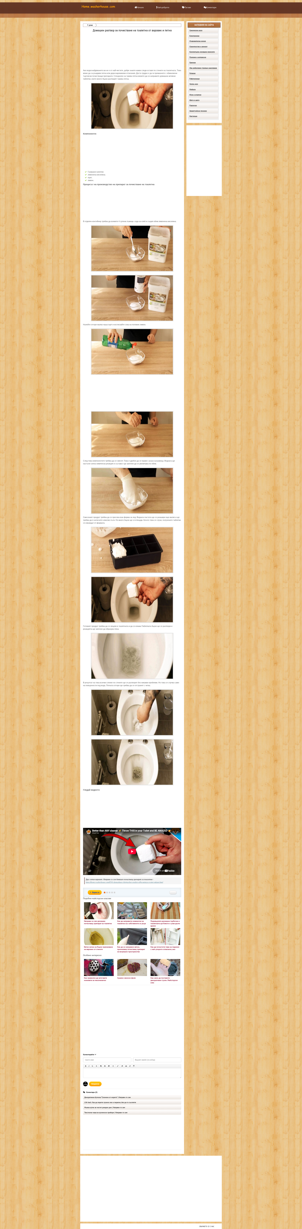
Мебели (192, 89)
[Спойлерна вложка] (134, 1066)
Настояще (193, 116)
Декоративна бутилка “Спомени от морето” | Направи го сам (107, 1097)
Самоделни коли (195, 30)
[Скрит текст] (122, 1066)
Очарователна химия (197, 41)
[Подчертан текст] (93, 1066)
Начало (140, 7)
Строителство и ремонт (198, 46)
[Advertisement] (132, 49)
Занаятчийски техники (198, 111)
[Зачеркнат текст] (96, 1066)
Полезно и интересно (197, 57)
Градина (192, 63)
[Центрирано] (105, 1066)
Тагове (188, 7)
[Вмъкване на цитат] (126, 1066)
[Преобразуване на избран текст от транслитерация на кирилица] (130, 1066)
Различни (193, 105)
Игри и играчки (195, 95)
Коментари (211, 7)
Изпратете (95, 1084)
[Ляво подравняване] (101, 1066)
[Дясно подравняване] (109, 1066)
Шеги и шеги (194, 100)
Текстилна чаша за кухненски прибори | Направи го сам (105, 1113)
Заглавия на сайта (204, 25)
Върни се (95, 892)
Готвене (192, 73)
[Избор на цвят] (118, 1066)
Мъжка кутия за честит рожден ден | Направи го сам (104, 1107)
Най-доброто (163, 7)
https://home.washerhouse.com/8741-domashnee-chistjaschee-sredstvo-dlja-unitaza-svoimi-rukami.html (124, 882)
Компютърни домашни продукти (202, 52)
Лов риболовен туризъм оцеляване (203, 68)
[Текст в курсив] (89, 1066)
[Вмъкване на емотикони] (113, 1066)
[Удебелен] (85, 1066)
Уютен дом (193, 84)
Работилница (194, 79)
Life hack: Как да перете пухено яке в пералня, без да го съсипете (110, 1102)
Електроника (194, 36)
